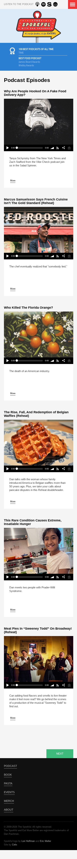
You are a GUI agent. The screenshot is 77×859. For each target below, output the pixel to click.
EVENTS (9, 792)
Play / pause (7, 148)
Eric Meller (45, 841)
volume (52, 148)
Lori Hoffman (28, 841)
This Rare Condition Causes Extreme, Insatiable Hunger (32, 522)
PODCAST (10, 765)
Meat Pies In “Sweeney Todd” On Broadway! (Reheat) (38, 630)
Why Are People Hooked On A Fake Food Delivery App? (35, 93)
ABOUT (8, 809)
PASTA (8, 783)
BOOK (8, 774)
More (12, 180)
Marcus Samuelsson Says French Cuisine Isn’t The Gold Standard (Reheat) (36, 201)
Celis (14, 844)
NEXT (59, 753)
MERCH (9, 800)
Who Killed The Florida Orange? (28, 307)
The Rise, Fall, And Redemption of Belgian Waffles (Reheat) (36, 414)
